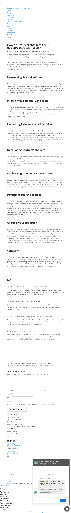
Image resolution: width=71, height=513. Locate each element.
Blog (8, 26)
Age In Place (11, 19)
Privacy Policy (11, 451)
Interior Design (36, 51)
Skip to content (4, 485)
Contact (9, 30)
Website (9, 401)
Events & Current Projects (15, 22)
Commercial (10, 17)
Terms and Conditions (13, 454)
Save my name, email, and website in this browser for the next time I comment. (33, 404)
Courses (9, 28)
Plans (8, 24)
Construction (27, 51)
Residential (10, 15)
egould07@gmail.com (13, 444)
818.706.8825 (16, 446)
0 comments (45, 51)
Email (9, 397)
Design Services (12, 13)
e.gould (11, 51)
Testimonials (11, 33)
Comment (10, 390)
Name (9, 394)
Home (9, 11)
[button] (0, 488)
